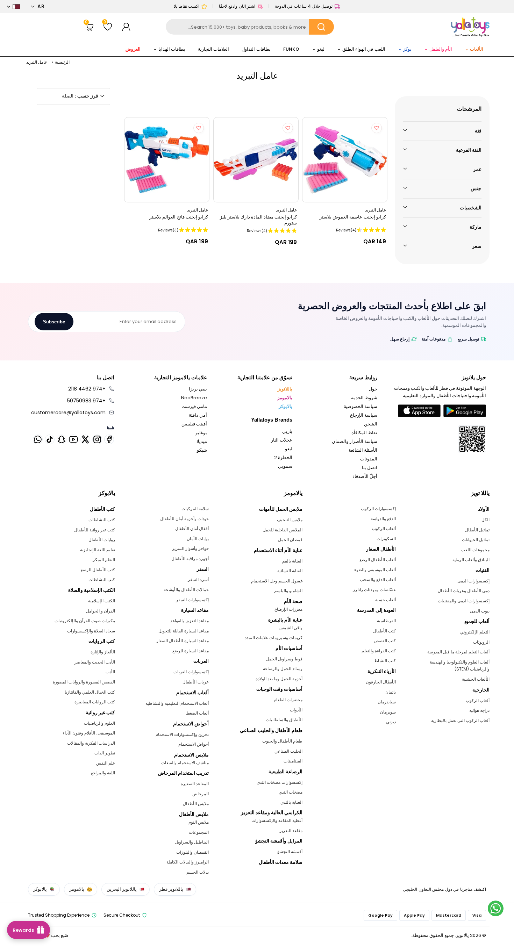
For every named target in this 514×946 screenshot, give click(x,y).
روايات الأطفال (101, 540)
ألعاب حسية (385, 600)
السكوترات (386, 539)
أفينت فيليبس (194, 424)
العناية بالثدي (291, 802)
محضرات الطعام (288, 700)
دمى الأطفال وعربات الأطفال (464, 591)
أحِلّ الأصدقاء (364, 476)
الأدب (110, 672)
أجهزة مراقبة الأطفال (190, 558)
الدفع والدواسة (383, 519)
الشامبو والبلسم (288, 591)
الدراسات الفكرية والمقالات (91, 743)
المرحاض (200, 794)
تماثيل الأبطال (477, 530)
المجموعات (199, 832)
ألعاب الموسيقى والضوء (375, 570)
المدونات (368, 459)
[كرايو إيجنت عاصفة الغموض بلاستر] (344, 159)
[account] (126, 27)
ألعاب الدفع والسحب (378, 579)
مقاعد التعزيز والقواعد (189, 621)
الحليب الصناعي (288, 751)
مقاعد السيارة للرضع (190, 651)
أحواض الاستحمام (193, 744)
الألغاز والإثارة (103, 652)
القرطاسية (386, 621)
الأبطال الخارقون (381, 682)
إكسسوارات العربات (191, 672)
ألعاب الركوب (478, 700)
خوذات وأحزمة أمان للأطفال (184, 519)
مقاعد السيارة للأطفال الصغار (182, 641)
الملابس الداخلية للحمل (282, 530)
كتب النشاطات (101, 520)
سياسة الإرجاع (363, 415)
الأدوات (296, 710)
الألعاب (476, 49)
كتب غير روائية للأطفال (94, 530)
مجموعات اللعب (475, 550)
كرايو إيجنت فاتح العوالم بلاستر (178, 217)
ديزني (391, 722)
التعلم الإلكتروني (475, 632)
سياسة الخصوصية (360, 406)
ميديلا (202, 441)
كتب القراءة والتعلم (379, 651)
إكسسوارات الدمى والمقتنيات (464, 601)
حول (373, 389)
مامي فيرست (194, 406)
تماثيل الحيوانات (476, 540)
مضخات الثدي (290, 792)
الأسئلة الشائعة (363, 450)
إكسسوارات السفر (192, 600)
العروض (133, 48)
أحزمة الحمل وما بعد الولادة (279, 679)
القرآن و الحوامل (100, 611)
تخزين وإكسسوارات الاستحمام (182, 734)
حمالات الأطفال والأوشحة (186, 590)
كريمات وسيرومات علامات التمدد (273, 637)
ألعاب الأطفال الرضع (377, 559)
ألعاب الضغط (197, 713)
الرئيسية (62, 62)
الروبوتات (481, 642)
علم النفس (105, 763)
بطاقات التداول (256, 49)
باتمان (390, 692)
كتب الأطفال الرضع (98, 570)
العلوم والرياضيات (99, 723)
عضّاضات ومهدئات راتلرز (374, 590)
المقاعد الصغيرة (195, 784)
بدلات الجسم (197, 872)
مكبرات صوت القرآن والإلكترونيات (85, 621)
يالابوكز (285, 406)
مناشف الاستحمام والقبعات (185, 763)
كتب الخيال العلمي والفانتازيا (90, 692)
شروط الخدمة (364, 397)
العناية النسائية (289, 571)
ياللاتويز (285, 389)
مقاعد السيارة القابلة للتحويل (183, 631)
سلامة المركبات (195, 508)
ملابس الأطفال (196, 804)
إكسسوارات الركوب (378, 508)
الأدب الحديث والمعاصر (94, 662)
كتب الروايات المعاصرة (94, 702)
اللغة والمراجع (103, 773)
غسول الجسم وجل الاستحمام (276, 581)
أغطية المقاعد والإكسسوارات (276, 820)
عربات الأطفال (196, 682)
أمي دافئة (198, 415)
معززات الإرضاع (288, 609)
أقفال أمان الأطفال (192, 528)
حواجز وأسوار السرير (190, 548)
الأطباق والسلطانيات (284, 720)
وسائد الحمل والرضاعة (282, 669)
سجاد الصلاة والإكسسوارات (91, 631)
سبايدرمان (387, 702)
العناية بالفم (292, 561)
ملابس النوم (198, 822)
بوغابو (201, 432)
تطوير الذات (104, 753)
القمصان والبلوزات (192, 852)
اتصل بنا (369, 467)
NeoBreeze (194, 397)
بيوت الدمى (480, 611)
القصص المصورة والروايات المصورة (84, 682)
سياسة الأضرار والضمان (354, 441)
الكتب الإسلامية (101, 601)
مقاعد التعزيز (290, 830)
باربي (287, 431)
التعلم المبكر (104, 559)
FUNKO (291, 49)
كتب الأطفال (384, 631)
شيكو (202, 450)
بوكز (407, 49)
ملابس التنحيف (289, 520)
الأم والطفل (440, 49)
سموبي (285, 466)
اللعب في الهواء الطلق (363, 49)
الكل (485, 520)
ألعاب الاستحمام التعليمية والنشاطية (177, 703)
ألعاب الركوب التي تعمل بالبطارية (460, 720)
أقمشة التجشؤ (289, 851)
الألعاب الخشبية (476, 679)
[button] (37, 6)
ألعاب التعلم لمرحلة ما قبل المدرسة (458, 652)
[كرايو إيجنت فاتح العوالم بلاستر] (166, 159)
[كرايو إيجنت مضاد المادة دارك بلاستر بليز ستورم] (256, 159)
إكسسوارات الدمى (473, 581)
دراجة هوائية (479, 710)
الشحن (370, 424)
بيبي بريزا (198, 389)
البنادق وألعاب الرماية (471, 559)
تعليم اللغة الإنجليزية (97, 550)
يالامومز (284, 397)
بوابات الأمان (198, 539)
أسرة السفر (198, 579)
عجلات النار (281, 440)
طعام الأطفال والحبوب (282, 741)
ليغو (320, 49)
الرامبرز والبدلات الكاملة (187, 862)
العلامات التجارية (213, 49)
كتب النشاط (385, 661)
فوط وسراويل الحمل (284, 659)
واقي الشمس (290, 628)
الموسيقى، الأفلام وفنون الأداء (89, 733)
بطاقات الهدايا (171, 49)
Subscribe (54, 321)
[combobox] (250, 27)
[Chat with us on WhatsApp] (496, 908)
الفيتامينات (293, 761)
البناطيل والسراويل (192, 842)
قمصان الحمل (290, 540)
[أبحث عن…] (321, 27)
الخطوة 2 (283, 457)
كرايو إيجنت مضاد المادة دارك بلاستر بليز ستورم (258, 220)
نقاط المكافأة (364, 432)
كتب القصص (385, 641)
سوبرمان (388, 712)
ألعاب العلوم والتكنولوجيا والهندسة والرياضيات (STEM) (460, 665)
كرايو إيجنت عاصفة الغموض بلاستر (353, 217)
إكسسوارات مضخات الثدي (279, 782)
